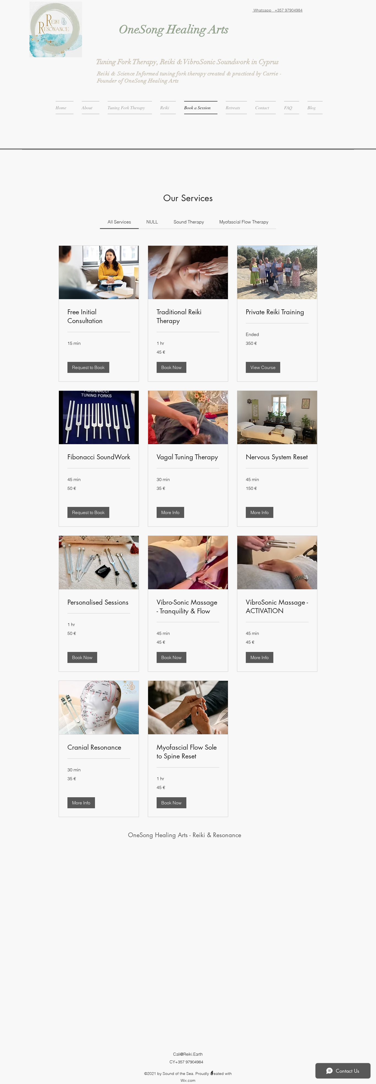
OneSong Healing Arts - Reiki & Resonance (184, 835)
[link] (119, 222)
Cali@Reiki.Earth (188, 1054)
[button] (88, 367)
